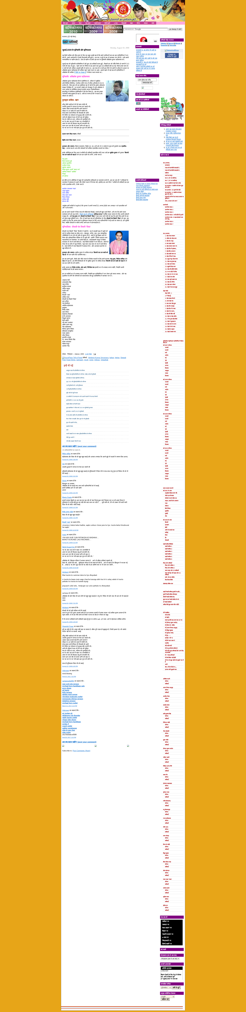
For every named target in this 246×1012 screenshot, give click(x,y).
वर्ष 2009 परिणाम (167, 414)
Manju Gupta (67, 497)
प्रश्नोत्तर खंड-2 (169, 209)
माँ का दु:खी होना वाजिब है (171, 648)
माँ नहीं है (167, 617)
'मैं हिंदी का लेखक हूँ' (80, 72)
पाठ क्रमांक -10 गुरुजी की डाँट (173, 190)
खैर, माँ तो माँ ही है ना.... (171, 667)
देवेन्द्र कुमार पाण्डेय (168, 748)
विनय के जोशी (166, 844)
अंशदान (146, 23)
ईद (165, 537)
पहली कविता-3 (168, 551)
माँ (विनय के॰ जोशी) (170, 625)
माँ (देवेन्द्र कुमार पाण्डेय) (171, 622)
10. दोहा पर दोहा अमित (170, 316)
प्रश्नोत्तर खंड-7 (169, 224)
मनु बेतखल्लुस (166, 809)
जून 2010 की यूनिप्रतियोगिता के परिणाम (76, 381)
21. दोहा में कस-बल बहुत (171, 287)
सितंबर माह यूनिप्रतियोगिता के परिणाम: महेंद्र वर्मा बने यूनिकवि (81, 374)
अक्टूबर (167, 370)
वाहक (131, 23)
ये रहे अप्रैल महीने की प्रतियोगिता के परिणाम (77, 415)
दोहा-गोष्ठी (165, 291)
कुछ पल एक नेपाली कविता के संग (171, 599)
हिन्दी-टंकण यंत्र (141, 198)
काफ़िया (167, 173)
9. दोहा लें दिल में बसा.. (170, 256)
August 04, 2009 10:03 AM (70, 567)
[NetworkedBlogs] (172, 50)
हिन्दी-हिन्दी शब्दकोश (142, 200)
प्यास (166, 503)
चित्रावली (124, 23)
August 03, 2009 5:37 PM (70, 507)
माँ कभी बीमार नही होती (170, 657)
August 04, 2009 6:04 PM (70, 588)
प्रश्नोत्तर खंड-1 (169, 207)
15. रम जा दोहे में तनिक (171, 271)
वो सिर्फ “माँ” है (168, 638)
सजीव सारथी (166, 888)
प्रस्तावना (167, 165)
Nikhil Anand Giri (68, 547)
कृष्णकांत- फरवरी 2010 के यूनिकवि (75, 411)
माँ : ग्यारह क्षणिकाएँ (169, 655)
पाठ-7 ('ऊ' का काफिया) (171, 180)
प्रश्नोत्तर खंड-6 (169, 221)
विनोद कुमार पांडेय (67, 512)
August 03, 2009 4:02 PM (70, 493)
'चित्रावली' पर (166, 940)
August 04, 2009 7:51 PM (70, 603)
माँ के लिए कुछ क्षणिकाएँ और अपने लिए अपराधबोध (174, 651)
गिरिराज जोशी (166, 722)
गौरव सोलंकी (166, 731)
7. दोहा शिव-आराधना (170, 251)
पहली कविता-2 (168, 549)
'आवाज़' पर (165, 924)
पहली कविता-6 (168, 559)
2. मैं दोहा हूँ (168, 295)
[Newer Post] (63, 746)
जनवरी (166, 347)
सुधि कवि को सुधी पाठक (72, 392)
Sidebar (163, 43)
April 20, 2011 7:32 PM (69, 676)
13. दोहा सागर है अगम (170, 324)
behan (117, 358)
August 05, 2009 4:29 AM (70, 622)
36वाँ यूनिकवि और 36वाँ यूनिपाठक (74, 385)
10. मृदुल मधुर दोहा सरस (171, 259)
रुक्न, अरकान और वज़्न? (171, 201)
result (86, 360)
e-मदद (116, 23)
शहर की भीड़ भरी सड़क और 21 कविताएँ (173, 573)
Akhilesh (65, 572)
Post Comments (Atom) (81, 751)
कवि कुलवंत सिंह (167, 713)
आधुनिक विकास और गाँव (171, 493)
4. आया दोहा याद (169, 301)
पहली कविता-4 (168, 554)
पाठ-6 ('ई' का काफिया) (170, 178)
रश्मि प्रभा (165, 827)
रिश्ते (166, 535)
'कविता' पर (165, 921)
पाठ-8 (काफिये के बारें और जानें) (173, 183)
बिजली (166, 522)
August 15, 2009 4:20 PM (70, 666)
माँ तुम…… (168, 635)
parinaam (79, 360)
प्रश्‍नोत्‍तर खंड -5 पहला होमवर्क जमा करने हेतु (174, 218)
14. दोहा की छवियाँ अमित (171, 269)
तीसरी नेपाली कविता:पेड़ (169, 597)
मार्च (166, 352)
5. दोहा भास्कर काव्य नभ (171, 246)
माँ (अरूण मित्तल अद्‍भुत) (171, 627)
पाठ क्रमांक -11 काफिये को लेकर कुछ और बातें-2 (173, 193)
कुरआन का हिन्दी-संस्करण (144, 187)
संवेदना (166, 506)
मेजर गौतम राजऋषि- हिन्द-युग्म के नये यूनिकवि (77, 418)
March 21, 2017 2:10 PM (69, 706)
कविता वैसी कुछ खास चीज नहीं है (171, 604)
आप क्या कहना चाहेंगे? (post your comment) (79, 446)
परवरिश (167, 643)
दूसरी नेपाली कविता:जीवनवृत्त (170, 594)
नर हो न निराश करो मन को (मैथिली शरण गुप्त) (174, 149)
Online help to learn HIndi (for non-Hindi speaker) (147, 184)
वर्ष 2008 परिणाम (167, 379)
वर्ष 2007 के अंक (167, 490)
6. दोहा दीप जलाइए (169, 306)
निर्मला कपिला (66, 454)
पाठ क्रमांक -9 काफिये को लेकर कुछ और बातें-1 (174, 186)
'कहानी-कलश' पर (167, 934)
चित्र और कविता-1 (170, 565)
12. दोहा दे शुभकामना (170, 321)
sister (91, 360)
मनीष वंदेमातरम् (167, 801)
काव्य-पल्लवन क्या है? (168, 488)
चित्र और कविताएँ (167, 563)
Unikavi (97, 360)
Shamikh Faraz (68, 626)
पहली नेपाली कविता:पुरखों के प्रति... (172, 591)
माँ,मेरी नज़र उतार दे (170, 640)
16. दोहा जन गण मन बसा (171, 274)
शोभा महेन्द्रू (166, 870)
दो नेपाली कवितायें (167, 602)
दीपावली (167, 540)
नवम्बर (166, 373)
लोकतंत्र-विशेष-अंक (168, 583)
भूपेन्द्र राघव (166, 792)
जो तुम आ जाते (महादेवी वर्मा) (174, 141)
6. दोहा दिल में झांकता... (171, 248)
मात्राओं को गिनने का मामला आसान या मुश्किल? (174, 197)
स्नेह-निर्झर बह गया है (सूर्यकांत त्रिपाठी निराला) (173, 138)
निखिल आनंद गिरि (167, 766)
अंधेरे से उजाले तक (169, 530)
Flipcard (171, 43)
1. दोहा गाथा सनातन (170, 235)
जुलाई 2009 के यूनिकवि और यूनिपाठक (76, 50)
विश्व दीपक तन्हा (167, 862)
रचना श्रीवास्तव (167, 818)
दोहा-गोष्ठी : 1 (168, 293)
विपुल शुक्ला (166, 853)
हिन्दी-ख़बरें (107, 23)
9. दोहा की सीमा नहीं (170, 313)
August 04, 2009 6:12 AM (70, 542)
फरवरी (166, 350)
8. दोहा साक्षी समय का (170, 253)
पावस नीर (165, 774)
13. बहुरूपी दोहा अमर (170, 266)
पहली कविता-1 (168, 546)
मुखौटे (166, 513)
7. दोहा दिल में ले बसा (170, 308)
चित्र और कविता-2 (170, 568)
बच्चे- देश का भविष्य (170, 577)
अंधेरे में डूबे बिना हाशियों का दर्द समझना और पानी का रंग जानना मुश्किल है (145, 68)
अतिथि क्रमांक (166, 968)
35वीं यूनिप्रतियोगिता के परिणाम (73, 389)
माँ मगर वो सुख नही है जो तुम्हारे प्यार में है (174, 660)
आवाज (73, 23)
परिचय (138, 23)
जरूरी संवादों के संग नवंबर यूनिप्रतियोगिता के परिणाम (79, 433)
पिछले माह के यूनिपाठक (86, 214)
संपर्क (153, 23)
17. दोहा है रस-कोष (170, 276)
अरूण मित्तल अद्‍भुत (168, 687)
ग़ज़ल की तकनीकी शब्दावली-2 (172, 170)
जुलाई (166, 363)
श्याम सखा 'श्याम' (167, 879)
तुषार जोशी (165, 740)
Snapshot (164, 45)
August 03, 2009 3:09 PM (70, 459)
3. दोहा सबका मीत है (170, 298)
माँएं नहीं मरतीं (168, 645)
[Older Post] (128, 746)
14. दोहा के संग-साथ (170, 326)
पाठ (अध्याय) (166, 163)
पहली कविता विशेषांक (168, 544)
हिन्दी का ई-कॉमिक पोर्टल (143, 194)
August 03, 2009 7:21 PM (70, 517)
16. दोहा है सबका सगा (170, 331)
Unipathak (104, 360)
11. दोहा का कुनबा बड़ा (170, 261)
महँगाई (166, 532)
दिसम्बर (167, 375)
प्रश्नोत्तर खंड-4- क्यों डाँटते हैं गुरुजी (174, 214)
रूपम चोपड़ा (166, 835)
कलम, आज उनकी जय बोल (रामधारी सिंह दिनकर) (174, 144)
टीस (166, 516)
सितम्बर (167, 368)
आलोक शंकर (166, 705)
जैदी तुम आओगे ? (70, 437)
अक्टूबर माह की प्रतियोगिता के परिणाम (75, 370)
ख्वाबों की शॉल (69, 426)
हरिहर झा (165, 905)
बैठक (80, 23)
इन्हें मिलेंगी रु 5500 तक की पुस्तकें (74, 400)
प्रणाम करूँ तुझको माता (171, 669)
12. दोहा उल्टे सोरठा (170, 264)
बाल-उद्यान (87, 23)
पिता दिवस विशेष (169, 579)
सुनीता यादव (166, 896)
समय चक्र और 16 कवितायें (172, 570)
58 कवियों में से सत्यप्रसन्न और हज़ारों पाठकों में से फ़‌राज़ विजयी (82, 396)
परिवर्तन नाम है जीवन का (171, 498)
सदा (63, 464)
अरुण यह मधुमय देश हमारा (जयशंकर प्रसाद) (174, 130)
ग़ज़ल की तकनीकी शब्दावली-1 (172, 167)
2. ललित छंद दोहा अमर (171, 238)
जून (166, 360)
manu (64, 535)
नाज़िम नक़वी (166, 757)
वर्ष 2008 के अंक (167, 520)
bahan (112, 358)
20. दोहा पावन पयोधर (170, 284)
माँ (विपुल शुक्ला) (169, 630)
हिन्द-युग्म (65, 23)
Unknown (65, 671)
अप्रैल (166, 355)
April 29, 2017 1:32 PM (69, 737)
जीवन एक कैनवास (169, 495)
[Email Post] (94, 354)
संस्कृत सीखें (140, 192)
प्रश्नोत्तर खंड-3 (169, 212)
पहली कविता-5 (168, 556)
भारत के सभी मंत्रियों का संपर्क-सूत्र (147, 189)
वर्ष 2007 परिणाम (167, 345)
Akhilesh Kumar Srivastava (98, 358)
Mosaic (178, 43)
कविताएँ (167, 683)
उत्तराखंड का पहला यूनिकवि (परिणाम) (75, 378)
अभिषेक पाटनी (166, 679)
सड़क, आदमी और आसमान (171, 500)
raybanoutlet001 (68, 681)
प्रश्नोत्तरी (165, 204)
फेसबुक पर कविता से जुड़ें (171, 55)
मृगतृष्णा (167, 524)
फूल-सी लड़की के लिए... (72, 422)
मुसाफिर (167, 511)
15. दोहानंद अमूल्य (169, 329)
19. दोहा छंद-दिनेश (170, 282)
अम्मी (166, 664)
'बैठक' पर (165, 931)
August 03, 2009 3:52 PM (70, 476)
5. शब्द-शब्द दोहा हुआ (170, 303)
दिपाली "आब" (66, 522)
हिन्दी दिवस (167, 508)
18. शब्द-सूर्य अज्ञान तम (171, 279)
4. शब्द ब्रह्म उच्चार (170, 243)
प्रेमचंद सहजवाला (167, 783)
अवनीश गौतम (166, 696)
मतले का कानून (168, 175)
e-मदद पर (165, 937)
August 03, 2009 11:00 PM (70, 530)
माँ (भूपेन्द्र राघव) (169, 633)
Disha (64, 481)
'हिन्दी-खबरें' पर (167, 944)
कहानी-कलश (97, 23)
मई (165, 357)
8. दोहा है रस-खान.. (170, 311)
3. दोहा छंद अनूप (169, 241)
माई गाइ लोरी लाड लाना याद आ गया (173, 620)
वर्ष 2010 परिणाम (167, 448)
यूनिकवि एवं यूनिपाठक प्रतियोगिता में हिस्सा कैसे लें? (173, 341)
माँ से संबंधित (166, 612)
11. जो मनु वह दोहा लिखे (171, 319)
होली (166, 527)
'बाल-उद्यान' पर (167, 928)
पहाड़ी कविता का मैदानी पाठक (73, 404)
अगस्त (166, 365)
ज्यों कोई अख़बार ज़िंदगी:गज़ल (73, 441)
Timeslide (172, 45)
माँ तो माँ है (167, 615)
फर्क (67, 430)
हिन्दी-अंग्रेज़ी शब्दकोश (142, 196)
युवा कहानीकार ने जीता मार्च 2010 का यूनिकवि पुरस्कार (79, 407)
